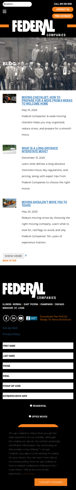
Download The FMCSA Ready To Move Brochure (55, 318)
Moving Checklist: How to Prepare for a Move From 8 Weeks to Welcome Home (47, 100)
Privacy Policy (11, 334)
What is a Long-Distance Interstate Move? (40, 150)
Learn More (28, 473)
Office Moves (39, 416)
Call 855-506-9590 (63, 4)
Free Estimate (63, 16)
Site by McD (10, 328)
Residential (39, 406)
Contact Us (62, 9)
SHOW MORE (13, 256)
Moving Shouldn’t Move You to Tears (44, 203)
